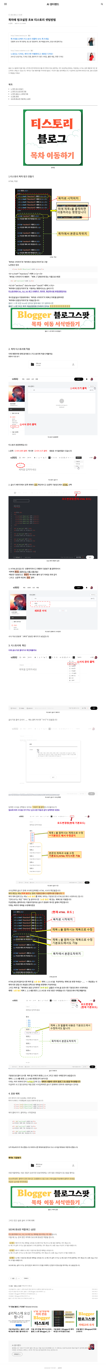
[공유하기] (16, 1278)
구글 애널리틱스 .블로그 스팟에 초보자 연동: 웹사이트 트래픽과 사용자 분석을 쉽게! (29, 1289)
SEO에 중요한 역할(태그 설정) (21, 99)
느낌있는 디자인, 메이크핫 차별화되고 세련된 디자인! (32, 54)
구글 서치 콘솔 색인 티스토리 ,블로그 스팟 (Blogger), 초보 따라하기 (25, 1291)
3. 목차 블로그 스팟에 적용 (19, 94)
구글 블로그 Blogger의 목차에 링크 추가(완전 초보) (21, 1294)
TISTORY (53, 1368)
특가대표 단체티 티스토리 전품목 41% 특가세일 (30, 38)
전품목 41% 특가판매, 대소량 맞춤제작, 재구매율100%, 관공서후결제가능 (37, 41)
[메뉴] (5, 4)
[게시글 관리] (19, 1278)
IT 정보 (11, 1286)
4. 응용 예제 (15, 96)
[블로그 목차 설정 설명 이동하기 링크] (53, 1187)
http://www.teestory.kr (19, 35)
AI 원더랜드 (53, 4)
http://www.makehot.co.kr (20, 50)
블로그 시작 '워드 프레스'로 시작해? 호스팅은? (20, 1298)
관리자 (60, 1368)
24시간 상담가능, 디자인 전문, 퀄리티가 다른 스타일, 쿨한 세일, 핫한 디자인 (37, 56)
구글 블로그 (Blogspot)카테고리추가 (18, 1296)
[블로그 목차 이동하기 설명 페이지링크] (53, 309)
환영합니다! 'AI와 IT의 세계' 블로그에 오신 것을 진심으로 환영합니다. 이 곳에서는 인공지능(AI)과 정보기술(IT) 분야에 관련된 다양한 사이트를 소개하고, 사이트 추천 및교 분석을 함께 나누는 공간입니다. (50, 1349)
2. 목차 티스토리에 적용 (18, 91)
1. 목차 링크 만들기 (17, 89)
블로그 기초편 (17, 1286)
